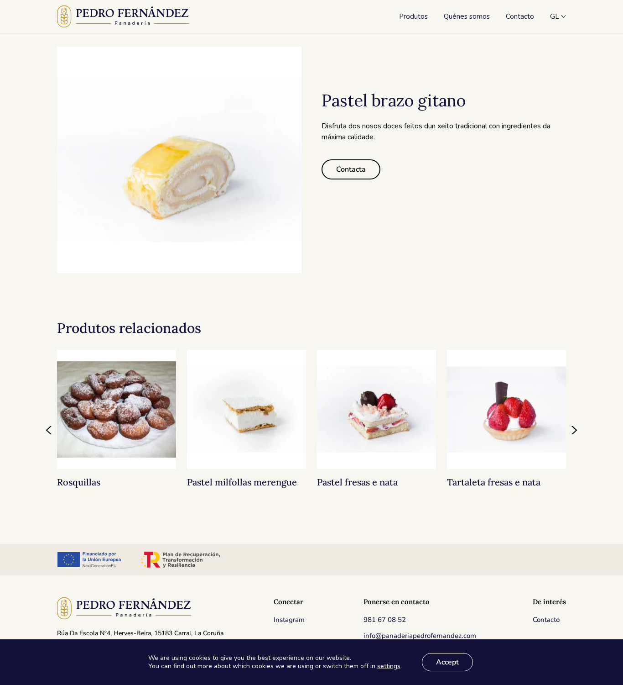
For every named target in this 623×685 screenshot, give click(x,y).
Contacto (546, 619)
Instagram (289, 619)
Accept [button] (447, 662)
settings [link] (388, 666)
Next (573, 430)
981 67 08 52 (384, 619)
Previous (49, 430)
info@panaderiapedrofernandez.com (419, 635)
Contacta (351, 169)
